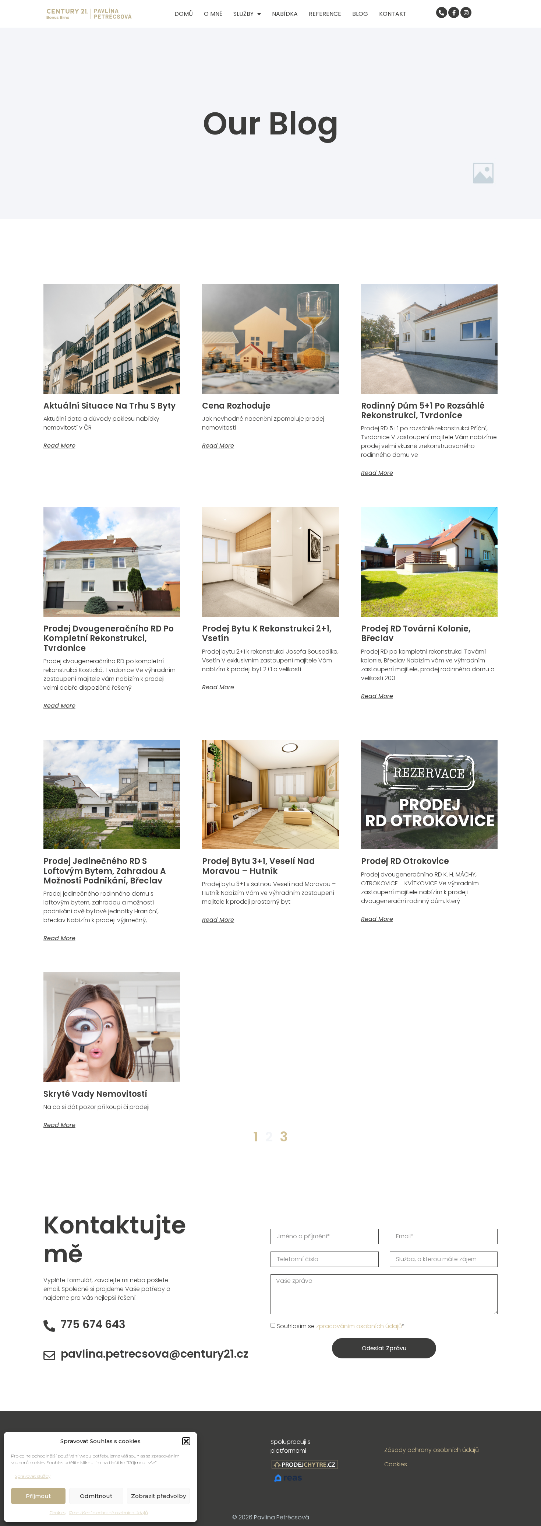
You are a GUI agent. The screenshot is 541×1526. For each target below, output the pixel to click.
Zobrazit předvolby (158, 1495)
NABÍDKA (285, 14)
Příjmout (38, 1495)
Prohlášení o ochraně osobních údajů (108, 1512)
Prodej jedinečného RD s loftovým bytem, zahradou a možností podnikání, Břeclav (104, 870)
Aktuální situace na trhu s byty (109, 406)
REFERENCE (325, 14)
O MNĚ (213, 14)
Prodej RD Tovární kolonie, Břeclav (416, 633)
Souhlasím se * (341, 1326)
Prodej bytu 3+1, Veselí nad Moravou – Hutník (258, 865)
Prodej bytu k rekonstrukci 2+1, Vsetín (267, 633)
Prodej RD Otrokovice (405, 861)
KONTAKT (393, 14)
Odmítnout (96, 1495)
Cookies (58, 1512)
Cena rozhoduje (236, 406)
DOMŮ (183, 14)
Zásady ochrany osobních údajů (431, 1450)
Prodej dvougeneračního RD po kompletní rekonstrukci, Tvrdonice (108, 638)
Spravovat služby (32, 1476)
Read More (59, 445)
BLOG (360, 14)
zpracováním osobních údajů (359, 1326)
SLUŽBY (243, 14)
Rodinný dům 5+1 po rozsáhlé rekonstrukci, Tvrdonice (423, 410)
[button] (186, 1441)
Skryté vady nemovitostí (95, 1094)
